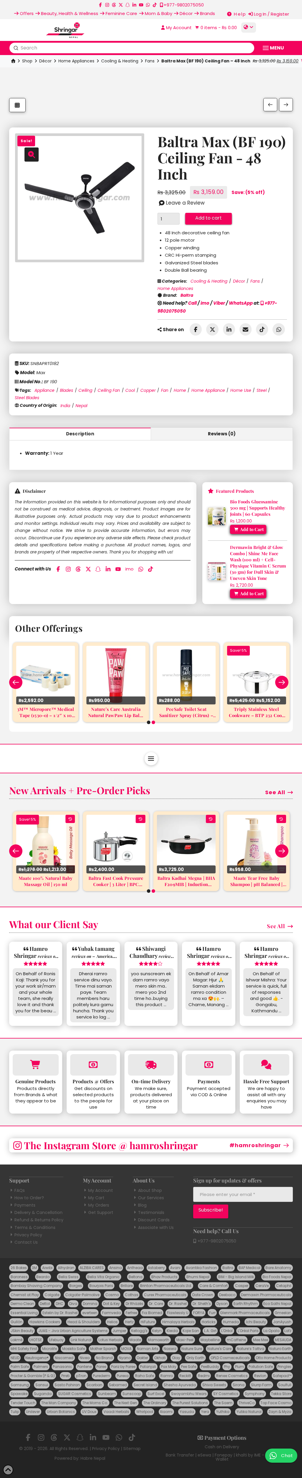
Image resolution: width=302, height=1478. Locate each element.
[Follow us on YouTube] (141, 4)
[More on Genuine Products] (36, 1065)
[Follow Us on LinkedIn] (134, 4)
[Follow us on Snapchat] (127, 4)
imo (205, 303)
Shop (27, 61)
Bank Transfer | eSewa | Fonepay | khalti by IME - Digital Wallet (222, 1457)
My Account (100, 1190)
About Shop (150, 1190)
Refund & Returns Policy (38, 1220)
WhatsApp (241, 303)
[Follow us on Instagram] (107, 4)
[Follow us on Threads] (114, 4)
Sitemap (132, 1449)
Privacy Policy (28, 1235)
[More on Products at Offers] (93, 1065)
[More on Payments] (209, 1065)
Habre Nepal (93, 1458)
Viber (219, 303)
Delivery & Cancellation (38, 1212)
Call (192, 303)
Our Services (151, 1198)
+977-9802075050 (216, 1241)
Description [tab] (80, 434)
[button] (215, 27)
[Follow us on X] (120, 4)
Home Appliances (76, 61)
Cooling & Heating (119, 61)
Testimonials (151, 1212)
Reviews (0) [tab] (222, 434)
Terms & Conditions (34, 1227)
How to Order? (29, 1198)
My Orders (98, 1205)
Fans (150, 61)
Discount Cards (154, 1220)
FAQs (19, 1190)
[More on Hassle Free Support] (266, 1065)
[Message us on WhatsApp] (148, 4)
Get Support (100, 1212)
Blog (142, 1205)
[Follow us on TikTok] (154, 4)
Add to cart (208, 218)
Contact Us (26, 1242)
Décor (45, 61)
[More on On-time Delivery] (151, 1065)
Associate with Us (156, 1227)
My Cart (96, 1198)
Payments (24, 1205)
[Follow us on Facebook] (100, 4)
